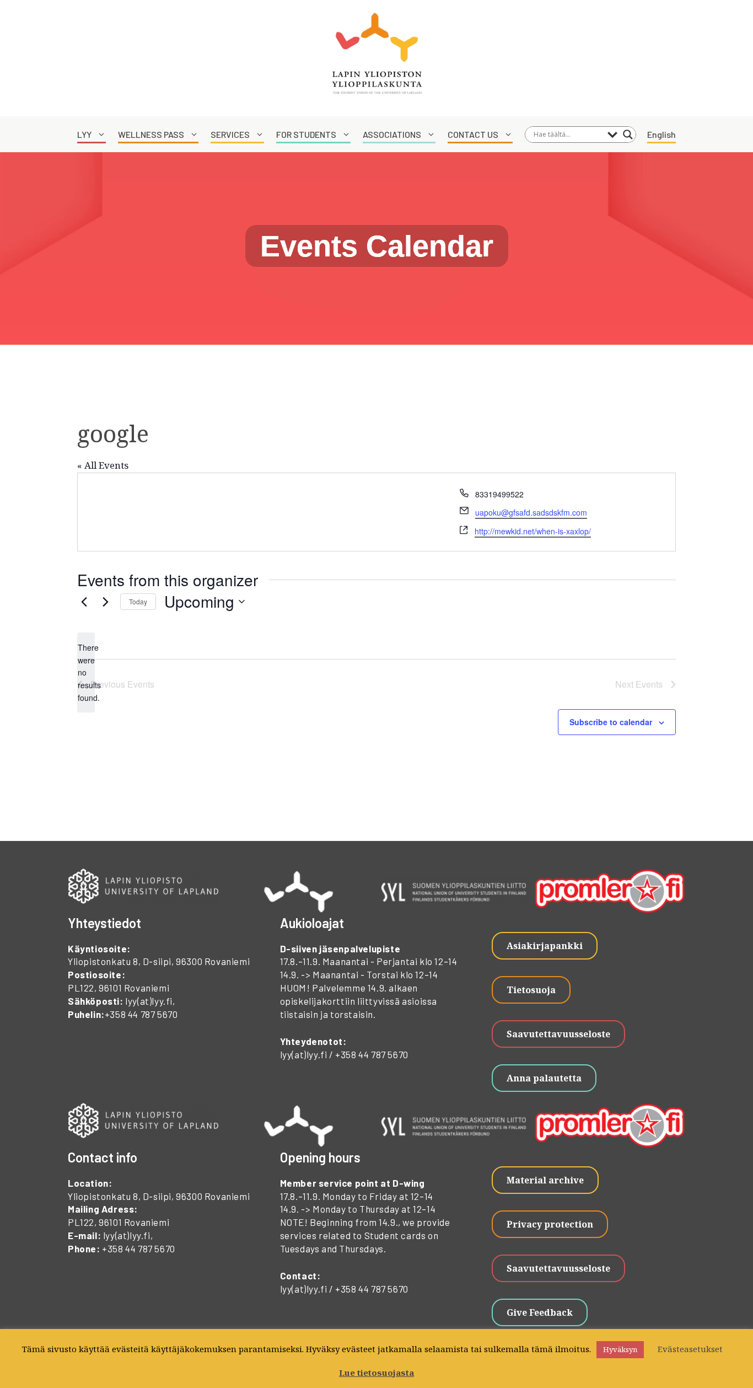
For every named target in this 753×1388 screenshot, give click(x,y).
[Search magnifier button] (628, 134)
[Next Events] (105, 601)
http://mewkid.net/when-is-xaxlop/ (533, 531)
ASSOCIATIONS (392, 134)
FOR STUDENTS (306, 134)
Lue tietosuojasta (376, 1372)
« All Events (102, 465)
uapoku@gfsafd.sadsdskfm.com (531, 512)
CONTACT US (473, 134)
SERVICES (230, 134)
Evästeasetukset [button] (690, 1348)
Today (138, 601)
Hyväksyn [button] (620, 1349)
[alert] (86, 672)
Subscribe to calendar (610, 721)
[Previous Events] (83, 601)
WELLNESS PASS (151, 134)
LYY (84, 134)
